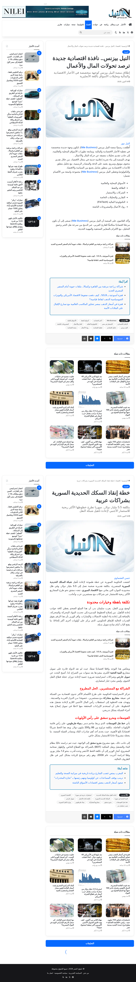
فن (101, 24)
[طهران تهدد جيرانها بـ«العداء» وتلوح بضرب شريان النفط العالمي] (32, 170)
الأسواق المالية (71, 320)
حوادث (95, 24)
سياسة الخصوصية (60, 973)
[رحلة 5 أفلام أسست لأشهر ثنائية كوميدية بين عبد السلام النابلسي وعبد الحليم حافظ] (32, 185)
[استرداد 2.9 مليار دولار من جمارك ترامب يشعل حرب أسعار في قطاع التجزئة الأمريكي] (90, 399)
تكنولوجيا (80, 24)
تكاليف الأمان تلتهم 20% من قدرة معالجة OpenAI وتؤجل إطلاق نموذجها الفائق (14, 223)
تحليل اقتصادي (111, 328)
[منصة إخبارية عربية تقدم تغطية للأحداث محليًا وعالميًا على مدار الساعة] (120, 13)
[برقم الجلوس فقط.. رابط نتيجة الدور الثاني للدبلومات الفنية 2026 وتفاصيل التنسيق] (32, 76)
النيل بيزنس (124, 328)
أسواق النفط (85, 320)
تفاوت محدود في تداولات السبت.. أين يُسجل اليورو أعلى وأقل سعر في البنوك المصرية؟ (62, 379)
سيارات (67, 24)
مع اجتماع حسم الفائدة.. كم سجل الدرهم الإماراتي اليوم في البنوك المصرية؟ (62, 444)
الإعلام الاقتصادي (123, 324)
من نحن (86, 973)
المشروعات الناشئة (63, 324)
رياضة (106, 24)
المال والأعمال (78, 324)
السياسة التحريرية (75, 973)
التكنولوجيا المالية (92, 324)
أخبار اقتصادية (98, 320)
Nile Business (89, 147)
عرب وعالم (114, 24)
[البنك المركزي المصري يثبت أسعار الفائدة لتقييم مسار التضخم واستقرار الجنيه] (62, 398)
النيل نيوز (125, 143)
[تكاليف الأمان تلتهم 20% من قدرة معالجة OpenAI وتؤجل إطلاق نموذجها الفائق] (32, 222)
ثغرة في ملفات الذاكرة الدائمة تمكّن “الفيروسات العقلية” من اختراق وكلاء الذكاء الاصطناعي (15, 117)
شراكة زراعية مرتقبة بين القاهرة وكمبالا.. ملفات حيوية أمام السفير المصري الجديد (82, 244)
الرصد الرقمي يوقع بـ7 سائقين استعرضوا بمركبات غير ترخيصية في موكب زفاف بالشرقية (14, 135)
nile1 (45, 4)
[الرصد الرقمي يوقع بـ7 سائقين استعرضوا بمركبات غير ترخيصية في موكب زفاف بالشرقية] (32, 133)
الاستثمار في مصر (107, 324)
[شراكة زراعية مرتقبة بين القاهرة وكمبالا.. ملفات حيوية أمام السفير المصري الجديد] (122, 247)
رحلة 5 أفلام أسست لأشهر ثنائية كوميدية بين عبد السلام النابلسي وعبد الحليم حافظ (15, 187)
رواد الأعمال (84, 328)
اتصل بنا (50, 973)
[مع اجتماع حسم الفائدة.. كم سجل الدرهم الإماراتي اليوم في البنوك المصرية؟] (62, 432)
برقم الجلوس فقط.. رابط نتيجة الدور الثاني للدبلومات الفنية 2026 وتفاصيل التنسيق (14, 77)
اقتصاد (88, 24)
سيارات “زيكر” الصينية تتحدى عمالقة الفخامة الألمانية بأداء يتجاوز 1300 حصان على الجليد (15, 205)
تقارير (60, 24)
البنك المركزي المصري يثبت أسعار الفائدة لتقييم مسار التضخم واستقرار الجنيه (63, 409)
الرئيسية (125, 46)
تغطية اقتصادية (97, 328)
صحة (73, 24)
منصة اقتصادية (72, 328)
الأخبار (123, 24)
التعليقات (90, 465)
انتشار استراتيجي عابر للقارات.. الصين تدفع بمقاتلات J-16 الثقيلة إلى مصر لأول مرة (15, 59)
